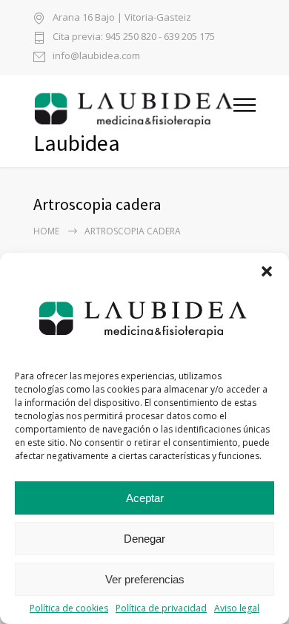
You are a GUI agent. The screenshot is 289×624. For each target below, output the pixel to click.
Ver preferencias (145, 579)
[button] (266, 271)
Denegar (144, 538)
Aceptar (145, 498)
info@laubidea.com (96, 56)
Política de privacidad (161, 608)
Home (46, 231)
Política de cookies (69, 608)
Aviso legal (236, 608)
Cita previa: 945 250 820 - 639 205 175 (134, 37)
